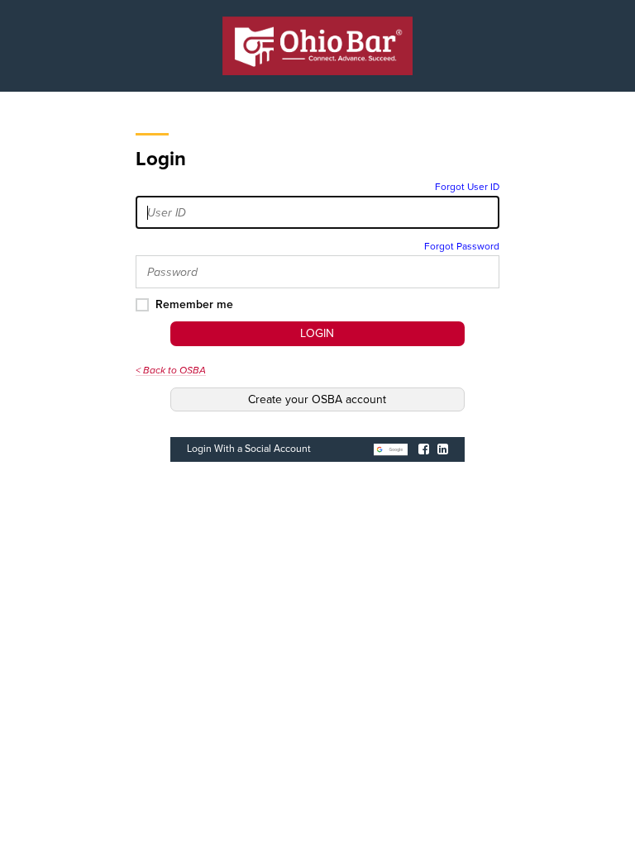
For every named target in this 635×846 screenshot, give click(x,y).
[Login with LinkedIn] (442, 449)
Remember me (194, 304)
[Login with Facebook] (423, 449)
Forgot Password (461, 246)
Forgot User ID (467, 187)
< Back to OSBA (171, 370)
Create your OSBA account (317, 399)
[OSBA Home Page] (317, 46)
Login (317, 333)
